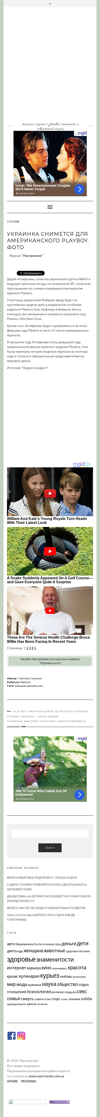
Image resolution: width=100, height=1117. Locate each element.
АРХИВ (12, 1081)
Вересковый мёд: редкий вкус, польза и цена (42, 877)
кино (46, 967)
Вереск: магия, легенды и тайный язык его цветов (46, 908)
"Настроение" (32, 256)
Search (50, 847)
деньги (69, 943)
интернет (16, 967)
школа (31, 1004)
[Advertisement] (50, 68)
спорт (55, 999)
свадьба (70, 992)
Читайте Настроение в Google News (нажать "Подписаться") (50, 661)
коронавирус (59, 968)
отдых (84, 984)
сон (47, 999)
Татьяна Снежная (30, 678)
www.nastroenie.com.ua (46, 1076)
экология (42, 1004)
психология (39, 991)
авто (11, 943)
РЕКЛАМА (28, 1081)
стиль (64, 999)
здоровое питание (78, 951)
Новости (25, 682)
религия (57, 992)
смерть (27, 998)
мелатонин (79, 976)
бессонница (46, 944)
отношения (16, 991)
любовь (66, 976)
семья (13, 998)
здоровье (21, 959)
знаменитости (55, 959)
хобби (86, 998)
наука (49, 984)
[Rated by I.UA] (27, 1101)
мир (11, 984)
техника (74, 999)
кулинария (29, 976)
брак (58, 944)
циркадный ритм (16, 1004)
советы (39, 999)
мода (22, 984)
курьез (49, 975)
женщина (20, 685)
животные (54, 950)
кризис (12, 976)
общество (67, 984)
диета (12, 951)
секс (40, 685)
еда (20, 951)
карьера (34, 968)
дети (82, 943)
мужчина (34, 985)
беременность (27, 944)
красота (32, 685)
